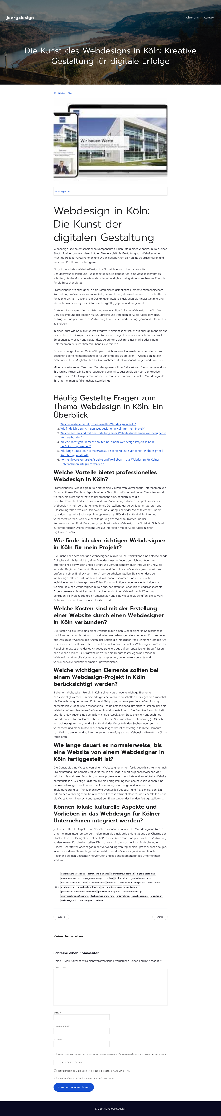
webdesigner (86, 900)
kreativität (112, 882)
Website (58, 1040)
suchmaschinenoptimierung (75, 895)
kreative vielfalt (97, 882)
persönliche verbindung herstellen (78, 891)
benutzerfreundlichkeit (122, 873)
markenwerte (67, 887)
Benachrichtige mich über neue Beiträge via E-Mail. (86, 1078)
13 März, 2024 (64, 93)
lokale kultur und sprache (132, 882)
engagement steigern (93, 878)
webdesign (156, 895)
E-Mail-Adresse (63, 1026)
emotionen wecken (70, 878)
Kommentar (61, 967)
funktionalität (121, 878)
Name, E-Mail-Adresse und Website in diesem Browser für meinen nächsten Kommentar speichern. (112, 1054)
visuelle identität (140, 895)
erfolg (110, 878)
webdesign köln (69, 900)
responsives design (132, 891)
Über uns (192, 18)
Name (57, 1013)
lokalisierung (154, 882)
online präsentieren (112, 887)
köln (85, 882)
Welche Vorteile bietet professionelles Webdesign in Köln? (98, 424)
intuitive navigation (70, 882)
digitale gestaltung (145, 873)
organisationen (131, 887)
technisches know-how (102, 895)
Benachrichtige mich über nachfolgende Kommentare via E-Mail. (94, 1071)
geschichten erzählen (141, 878)
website (99, 900)
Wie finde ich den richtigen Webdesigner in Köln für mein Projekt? (103, 428)
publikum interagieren (109, 891)
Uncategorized (62, 191)
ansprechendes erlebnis (73, 873)
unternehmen (123, 895)
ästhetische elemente (98, 873)
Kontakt (209, 18)
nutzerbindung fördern (88, 887)
